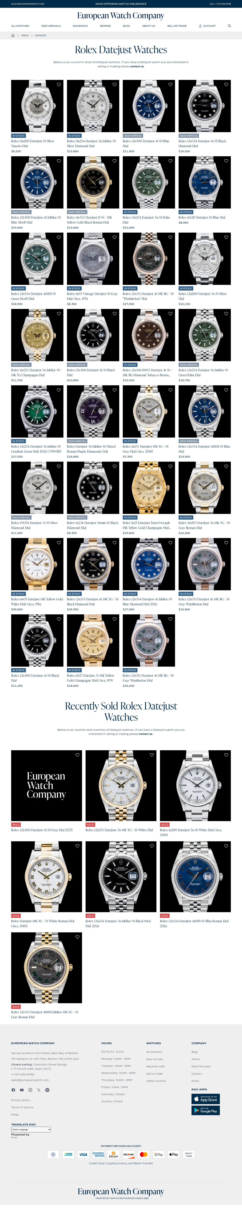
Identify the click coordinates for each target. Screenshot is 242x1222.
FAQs (15, 1114)
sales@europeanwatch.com (27, 4)
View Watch (37, 106)
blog (126, 26)
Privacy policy (20, 1100)
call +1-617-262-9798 (220, 4)
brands (105, 26)
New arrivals (154, 1059)
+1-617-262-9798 (22, 1074)
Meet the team (201, 1066)
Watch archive (156, 1081)
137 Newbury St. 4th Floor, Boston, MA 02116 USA (45, 1058)
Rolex (25, 35)
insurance (80, 26)
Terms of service (22, 1107)
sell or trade (177, 26)
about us (148, 26)
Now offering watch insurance (120, 3)
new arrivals (51, 26)
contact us (137, 66)
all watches (20, 26)
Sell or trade (154, 1073)
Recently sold (155, 1066)
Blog (195, 1052)
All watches (154, 1052)
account (209, 26)
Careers (197, 1073)
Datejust (40, 35)
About (196, 1059)
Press (195, 1081)
